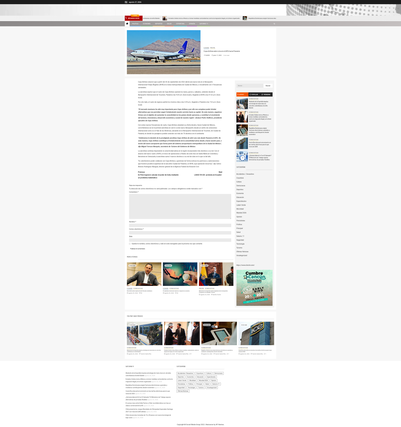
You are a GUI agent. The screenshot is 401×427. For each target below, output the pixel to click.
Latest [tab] (241, 94)
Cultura (238, 182)
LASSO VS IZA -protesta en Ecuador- (208, 173)
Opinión (192, 24)
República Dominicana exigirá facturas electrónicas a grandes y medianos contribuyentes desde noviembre (253, 18)
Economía (146, 24)
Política (135, 24)
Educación (240, 197)
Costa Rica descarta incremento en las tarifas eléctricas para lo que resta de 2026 (260, 144)
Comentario (134, 192)
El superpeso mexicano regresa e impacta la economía (176, 291)
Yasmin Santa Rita (146, 354)
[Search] (274, 24)
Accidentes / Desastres (245, 174)
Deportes (158, 24)
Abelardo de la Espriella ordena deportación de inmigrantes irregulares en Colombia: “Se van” (213, 291)
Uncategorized (241, 255)
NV (141, 293)
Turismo (239, 248)
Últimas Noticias (138, 288)
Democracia (240, 186)
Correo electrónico (136, 229)
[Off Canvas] (126, 2)
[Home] (127, 23)
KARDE (208, 55)
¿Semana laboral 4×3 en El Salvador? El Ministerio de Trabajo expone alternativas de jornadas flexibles (260, 157)
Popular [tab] (254, 94)
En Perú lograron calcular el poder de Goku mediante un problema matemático (158, 175)
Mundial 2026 (241, 213)
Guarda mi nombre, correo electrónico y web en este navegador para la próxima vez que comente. (167, 244)
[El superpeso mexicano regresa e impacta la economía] (180, 274)
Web (130, 236)
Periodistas (240, 221)
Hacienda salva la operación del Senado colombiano (139, 291)
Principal (212, 47)
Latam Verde (241, 205)
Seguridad (240, 240)
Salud (169, 24)
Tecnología (240, 244)
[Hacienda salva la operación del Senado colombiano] (144, 274)
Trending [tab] (266, 94)
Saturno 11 (204, 24)
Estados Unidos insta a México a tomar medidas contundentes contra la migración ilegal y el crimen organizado (174, 18)
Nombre (132, 222)
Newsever (209, 425)
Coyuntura (180, 24)
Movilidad (240, 209)
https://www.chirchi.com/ (245, 265)
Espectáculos (241, 201)
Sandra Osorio (217, 294)
